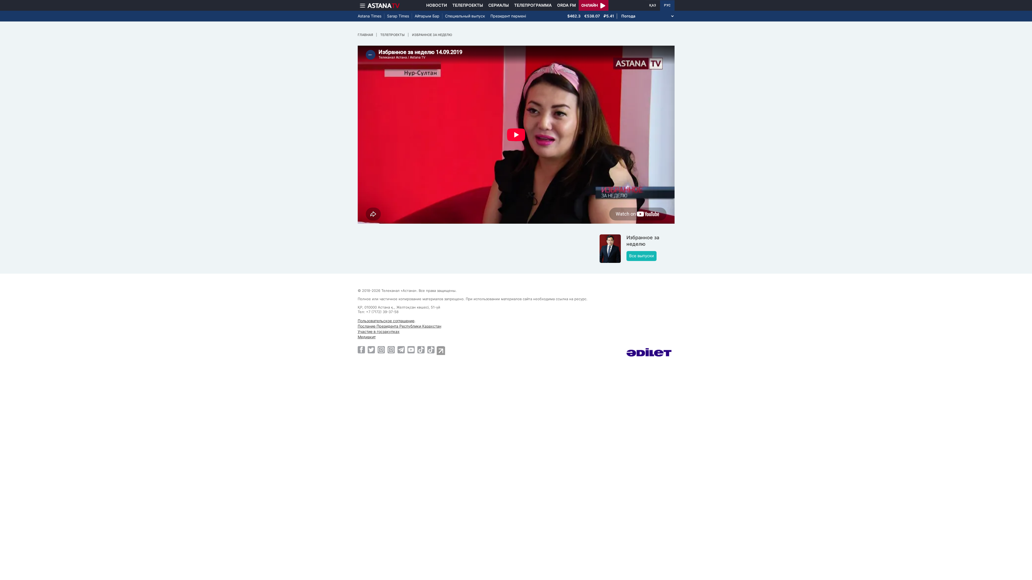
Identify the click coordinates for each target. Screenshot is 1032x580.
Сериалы (498, 5)
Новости (436, 5)
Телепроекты (467, 5)
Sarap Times (398, 16)
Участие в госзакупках (379, 331)
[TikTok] (421, 350)
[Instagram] (381, 350)
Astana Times (369, 16)
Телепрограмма (533, 5)
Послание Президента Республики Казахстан (399, 326)
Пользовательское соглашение (386, 320)
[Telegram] (401, 350)
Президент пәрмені (508, 16)
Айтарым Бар (427, 16)
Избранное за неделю (432, 35)
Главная (365, 35)
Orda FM (566, 5)
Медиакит (367, 337)
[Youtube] (411, 350)
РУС (667, 5)
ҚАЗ (652, 5)
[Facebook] (361, 350)
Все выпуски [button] (641, 255)
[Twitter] (371, 350)
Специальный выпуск (465, 16)
